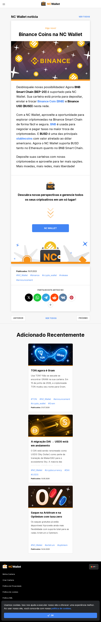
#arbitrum (50, 545)
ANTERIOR (18, 318)
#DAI (67, 470)
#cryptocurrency (53, 470)
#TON (34, 399)
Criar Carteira (8, 580)
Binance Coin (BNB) (50, 101)
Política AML (8, 598)
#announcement (24, 280)
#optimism (62, 545)
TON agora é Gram (43, 370)
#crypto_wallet (49, 275)
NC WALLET (50, 228)
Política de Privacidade (12, 586)
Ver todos (84, 17)
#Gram (51, 403)
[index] (50, 4)
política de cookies (61, 608)
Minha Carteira (9, 574)
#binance (34, 275)
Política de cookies (10, 592)
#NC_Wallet (22, 275)
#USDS (34, 474)
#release (63, 275)
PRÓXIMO (83, 318)
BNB (53, 124)
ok (52, 615)
